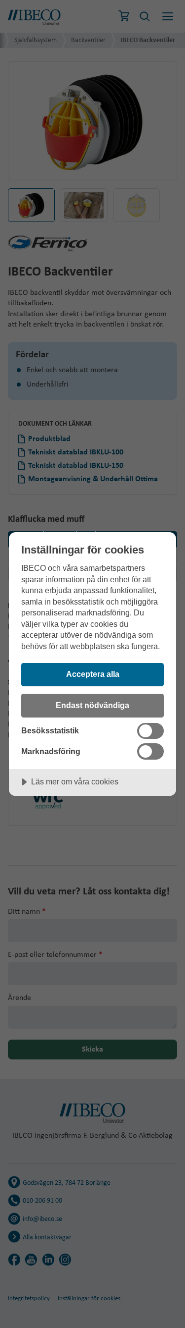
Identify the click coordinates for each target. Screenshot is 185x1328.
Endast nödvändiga (92, 705)
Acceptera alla (92, 673)
